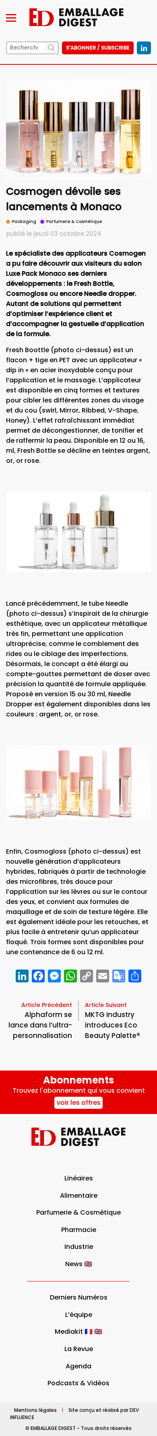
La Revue (78, 1348)
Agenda (78, 1366)
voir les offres (79, 1102)
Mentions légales (35, 1409)
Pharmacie (78, 1229)
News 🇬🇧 (78, 1264)
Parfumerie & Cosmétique (78, 1212)
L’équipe (78, 1314)
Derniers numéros (78, 1297)
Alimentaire (78, 1195)
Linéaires (78, 1178)
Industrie (78, 1246)
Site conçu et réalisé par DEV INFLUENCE (74, 1413)
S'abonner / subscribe (98, 48)
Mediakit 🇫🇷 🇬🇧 (78, 1331)
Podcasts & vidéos (78, 1383)
